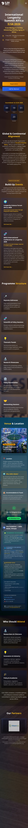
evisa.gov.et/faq (9, 597)
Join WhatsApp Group (14, 518)
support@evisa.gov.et (10, 599)
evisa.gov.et (20, 536)
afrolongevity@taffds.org (14, 607)
